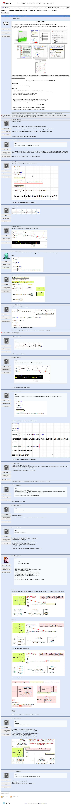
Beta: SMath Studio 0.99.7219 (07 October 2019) (47, 10)
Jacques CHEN (6, 171)
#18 (12, 718)
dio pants (54, 115)
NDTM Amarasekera (28, 115)
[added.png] (38, 646)
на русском (38, 803)
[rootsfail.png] (36, 708)
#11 (12, 357)
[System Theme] (9, 803)
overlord (6, 149)
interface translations (60, 76)
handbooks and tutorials (19, 78)
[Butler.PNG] (33, 763)
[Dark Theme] (7, 803)
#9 (12, 304)
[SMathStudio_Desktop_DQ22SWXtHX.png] (27, 271)
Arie (30, 116)
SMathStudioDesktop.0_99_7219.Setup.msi (21, 109)
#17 (12, 555)
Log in (2, 7)
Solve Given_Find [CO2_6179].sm (19, 548)
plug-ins (36, 76)
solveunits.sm (15, 327)
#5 (12, 206)
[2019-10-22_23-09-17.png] (26, 214)
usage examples (30, 76)
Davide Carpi (6, 29)
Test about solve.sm (17, 202)
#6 (12, 226)
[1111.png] (35, 200)
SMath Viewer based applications (45, 76)
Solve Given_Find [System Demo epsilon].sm (22, 518)
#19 (12, 770)
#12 (12, 391)
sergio (38, 115)
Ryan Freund (64, 115)
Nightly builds (32, 10)
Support (45, 803)
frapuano (46, 115)
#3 (12, 140)
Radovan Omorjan (15, 115)
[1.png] (41, 457)
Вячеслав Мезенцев (20, 116)
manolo (6, 215)
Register (6, 7)
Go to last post (67, 16)
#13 (12, 463)
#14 (12, 484)
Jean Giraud (6, 235)
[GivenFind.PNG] (28, 301)
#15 (12, 505)
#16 (12, 527)
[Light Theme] (4, 803)
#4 (12, 161)
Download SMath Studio (21, 10)
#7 (12, 251)
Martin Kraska (6, 314)
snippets (54, 76)
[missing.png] (38, 617)
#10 (12, 336)
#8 (12, 275)
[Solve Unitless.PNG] (29, 247)
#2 (12, 119)
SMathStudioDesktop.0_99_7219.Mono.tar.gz (22, 107)
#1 (12, 18)
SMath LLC (26, 803)
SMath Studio (12, 10)
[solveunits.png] (34, 326)
